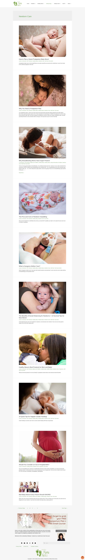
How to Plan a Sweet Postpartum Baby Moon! (34, 59)
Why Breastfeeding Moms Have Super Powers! (34, 160)
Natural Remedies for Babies (56, 162)
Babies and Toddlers (34, 162)
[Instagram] (30, 543)
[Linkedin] (32, 543)
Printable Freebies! (34, 546)
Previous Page (21, 508)
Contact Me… (26, 546)
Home (28, 3)
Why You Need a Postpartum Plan (30, 108)
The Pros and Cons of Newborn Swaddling (33, 217)
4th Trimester (29, 61)
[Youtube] (24, 543)
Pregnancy (61, 369)
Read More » (21, 172)
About (69, 3)
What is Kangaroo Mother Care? (29, 266)
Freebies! (33, 3)
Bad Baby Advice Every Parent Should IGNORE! (35, 494)
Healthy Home (57, 3)
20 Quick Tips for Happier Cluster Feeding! (33, 416)
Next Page (65, 508)
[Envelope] (35, 543)
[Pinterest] (27, 543)
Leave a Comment (22, 61)
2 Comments (21, 162)
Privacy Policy (18, 546)
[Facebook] (22, 543)
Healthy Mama (40, 3)
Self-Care (47, 61)
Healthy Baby (48, 3)
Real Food (23, 163)
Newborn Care (41, 61)
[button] (61, 531)
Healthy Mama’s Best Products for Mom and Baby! (35, 367)
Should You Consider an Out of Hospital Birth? (34, 464)
